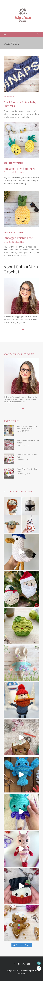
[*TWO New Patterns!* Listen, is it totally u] (21, 589)
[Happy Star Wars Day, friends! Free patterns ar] (21, 515)
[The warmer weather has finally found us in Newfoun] (21, 812)
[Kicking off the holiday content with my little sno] (21, 886)
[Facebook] (20, 329)
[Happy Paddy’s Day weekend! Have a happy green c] (21, 626)
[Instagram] (23, 329)
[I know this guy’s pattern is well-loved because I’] (21, 737)
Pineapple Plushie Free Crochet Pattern (18, 239)
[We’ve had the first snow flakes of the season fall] (21, 923)
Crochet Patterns (13, 163)
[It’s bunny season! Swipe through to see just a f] (21, 663)
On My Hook (10, 96)
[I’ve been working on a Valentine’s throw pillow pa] (21, 849)
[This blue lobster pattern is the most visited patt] (21, 774)
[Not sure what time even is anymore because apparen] (21, 552)
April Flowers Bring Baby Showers (20, 104)
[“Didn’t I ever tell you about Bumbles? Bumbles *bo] (21, 700)
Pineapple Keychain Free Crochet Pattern (19, 170)
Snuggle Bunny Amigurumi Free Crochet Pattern (27, 427)
